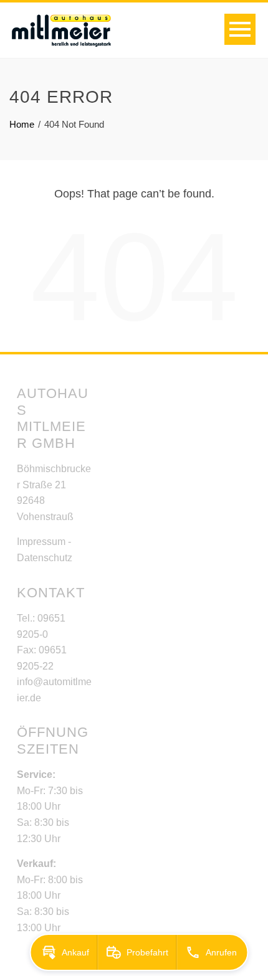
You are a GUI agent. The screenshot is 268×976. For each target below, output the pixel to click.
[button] (64, 952)
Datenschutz (44, 557)
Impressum (41, 541)
